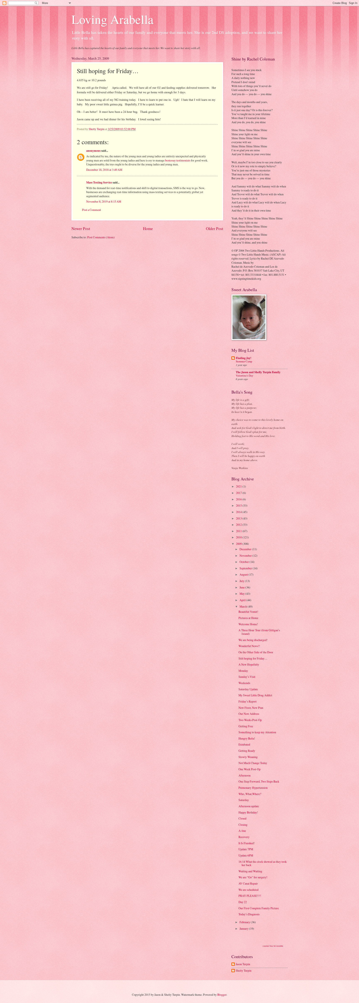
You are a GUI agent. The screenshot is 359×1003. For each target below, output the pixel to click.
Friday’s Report (248, 701)
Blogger (221, 995)
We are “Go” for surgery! (253, 877)
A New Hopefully (249, 664)
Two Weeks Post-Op (250, 720)
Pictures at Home (248, 618)
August (244, 574)
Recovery (244, 837)
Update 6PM (246, 855)
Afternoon (245, 775)
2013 (239, 518)
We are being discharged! (253, 640)
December (246, 549)
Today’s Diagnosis (249, 914)
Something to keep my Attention (257, 732)
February (245, 922)
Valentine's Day (244, 375)
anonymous (93, 151)
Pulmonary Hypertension (253, 788)
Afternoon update (249, 806)
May (242, 594)
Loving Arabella (112, 19)
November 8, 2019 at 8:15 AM (103, 201)
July (242, 581)
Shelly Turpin (243, 970)
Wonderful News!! (249, 646)
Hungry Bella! (247, 738)
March (244, 606)
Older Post (214, 228)
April (243, 600)
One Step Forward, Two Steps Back (259, 781)
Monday (243, 671)
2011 (239, 531)
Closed (242, 818)
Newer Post (80, 228)
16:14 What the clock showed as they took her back (263, 863)
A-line (242, 831)
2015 (239, 505)
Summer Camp (244, 361)
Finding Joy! (243, 358)
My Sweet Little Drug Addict (255, 695)
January (244, 928)
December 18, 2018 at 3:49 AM (104, 170)
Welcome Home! (248, 624)
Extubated (244, 744)
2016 (239, 499)
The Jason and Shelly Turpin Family (258, 372)
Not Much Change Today (253, 763)
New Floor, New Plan (251, 708)
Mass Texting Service (99, 182)
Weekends (244, 683)
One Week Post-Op (250, 769)
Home (148, 228)
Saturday (244, 800)
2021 (239, 486)
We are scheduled (248, 890)
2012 (239, 525)
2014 (239, 512)
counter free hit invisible (273, 946)
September (246, 568)
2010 (239, 537)
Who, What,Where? (250, 794)
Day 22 (243, 902)
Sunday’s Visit (247, 677)
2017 (239, 493)
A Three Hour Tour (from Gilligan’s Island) (259, 632)
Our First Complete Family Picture (259, 908)
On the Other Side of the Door (256, 652)
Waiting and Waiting (250, 871)
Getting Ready (247, 751)
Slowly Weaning (248, 757)
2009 (239, 544)
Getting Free (246, 726)
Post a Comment (91, 210)
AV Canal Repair (248, 883)
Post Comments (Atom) (101, 237)
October (245, 562)
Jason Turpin (243, 964)
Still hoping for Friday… (253, 658)
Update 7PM (246, 849)
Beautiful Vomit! (248, 612)
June (242, 587)
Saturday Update (248, 689)
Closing (243, 825)
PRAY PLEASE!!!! (250, 896)
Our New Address (249, 714)
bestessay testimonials (177, 160)
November (246, 555)
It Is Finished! (247, 843)
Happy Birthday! (248, 812)
